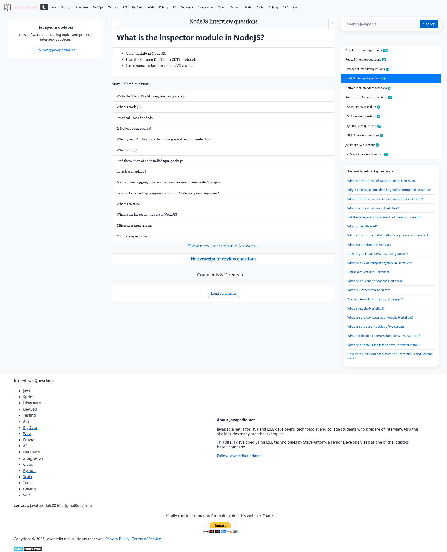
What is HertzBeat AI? (362, 226)
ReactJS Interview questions (365, 59)
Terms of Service (146, 538)
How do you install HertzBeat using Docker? (377, 254)
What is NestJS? (128, 204)
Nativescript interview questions (223, 259)
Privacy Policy (117, 538)
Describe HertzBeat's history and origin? (375, 299)
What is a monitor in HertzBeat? (369, 244)
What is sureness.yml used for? (368, 290)
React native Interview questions (368, 97)
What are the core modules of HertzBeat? (375, 326)
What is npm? (127, 150)
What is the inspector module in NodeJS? (147, 214)
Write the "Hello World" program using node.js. (151, 96)
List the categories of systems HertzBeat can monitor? (384, 217)
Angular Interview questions (366, 50)
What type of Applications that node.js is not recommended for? (164, 139)
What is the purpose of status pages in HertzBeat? (382, 180)
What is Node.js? (129, 107)
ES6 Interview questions (362, 107)
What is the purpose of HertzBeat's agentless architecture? (387, 235)
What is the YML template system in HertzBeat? (380, 263)
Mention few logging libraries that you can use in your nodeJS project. (169, 182)
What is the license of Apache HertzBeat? (375, 281)
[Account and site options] (297, 7)
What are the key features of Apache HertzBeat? (380, 317)
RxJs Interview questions (363, 126)
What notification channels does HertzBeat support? (383, 335)
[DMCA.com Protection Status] (28, 548)
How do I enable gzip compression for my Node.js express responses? (168, 193)
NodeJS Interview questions (365, 78)
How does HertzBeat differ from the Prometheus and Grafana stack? (390, 356)
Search (429, 24)
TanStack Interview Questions (366, 154)
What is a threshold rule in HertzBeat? (373, 208)
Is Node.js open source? (134, 128)
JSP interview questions (361, 145)
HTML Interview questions (363, 135)
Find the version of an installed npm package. (150, 161)
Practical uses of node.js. (135, 118)
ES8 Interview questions (362, 116)
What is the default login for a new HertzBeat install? (383, 345)
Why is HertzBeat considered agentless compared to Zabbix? (389, 190)
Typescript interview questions (367, 69)
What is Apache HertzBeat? (366, 308)
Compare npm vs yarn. (133, 236)
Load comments (223, 293)
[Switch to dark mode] (44, 7)
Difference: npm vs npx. (134, 225)
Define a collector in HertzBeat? (369, 272)
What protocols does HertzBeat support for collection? (385, 199)
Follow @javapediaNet (56, 50)
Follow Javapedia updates (239, 455)
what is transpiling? (131, 171)
